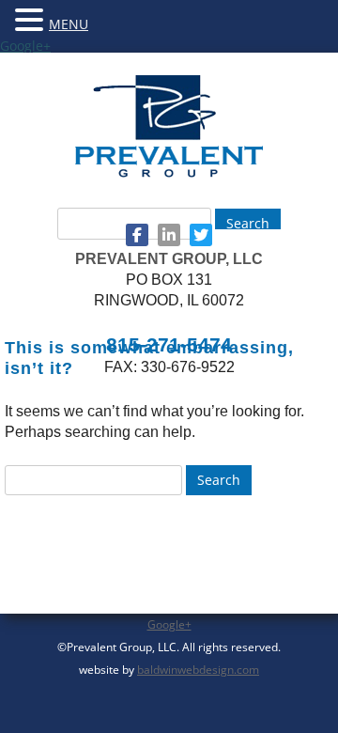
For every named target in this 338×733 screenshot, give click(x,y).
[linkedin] (169, 235)
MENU (68, 24)
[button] (32, 19)
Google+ (25, 46)
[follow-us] (137, 235)
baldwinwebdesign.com (198, 670)
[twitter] (201, 235)
